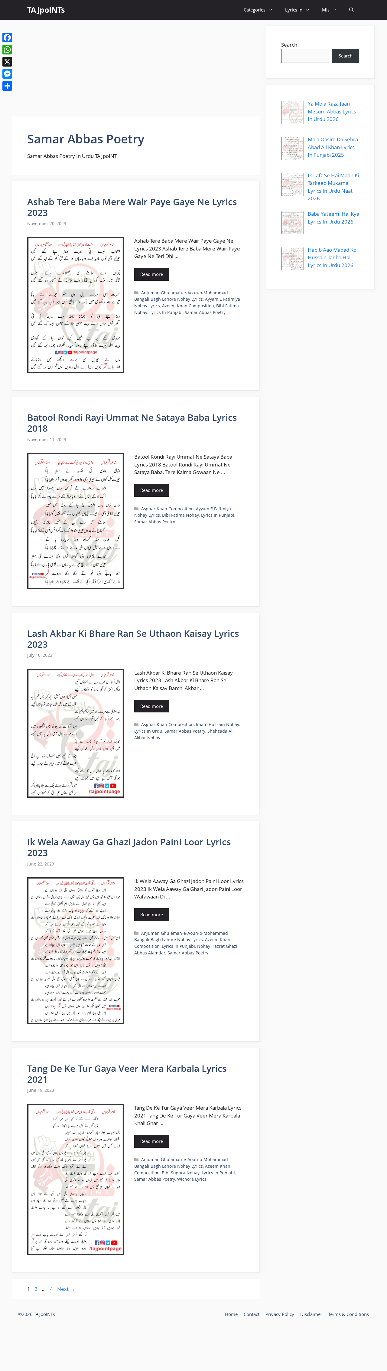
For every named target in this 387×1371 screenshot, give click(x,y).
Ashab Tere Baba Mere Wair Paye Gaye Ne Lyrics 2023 (132, 207)
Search (289, 44)
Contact (251, 1314)
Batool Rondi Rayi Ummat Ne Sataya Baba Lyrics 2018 (132, 422)
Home (231, 1314)
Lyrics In (293, 10)
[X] (7, 62)
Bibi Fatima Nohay (180, 515)
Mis (326, 10)
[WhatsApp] (7, 50)
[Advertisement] (136, 68)
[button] (351, 10)
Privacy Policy (279, 1314)
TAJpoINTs (46, 10)
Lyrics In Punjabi (166, 312)
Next (66, 1288)
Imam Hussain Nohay (217, 724)
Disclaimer (311, 1314)
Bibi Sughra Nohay (181, 1173)
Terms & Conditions (348, 1314)
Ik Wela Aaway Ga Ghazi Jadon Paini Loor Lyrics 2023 (129, 847)
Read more (151, 274)
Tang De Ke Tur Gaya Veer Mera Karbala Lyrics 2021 (127, 1073)
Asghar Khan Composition (167, 509)
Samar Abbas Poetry (205, 312)
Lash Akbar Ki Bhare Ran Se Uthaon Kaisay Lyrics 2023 (133, 638)
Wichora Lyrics (192, 1179)
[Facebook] (7, 37)
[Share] (7, 86)
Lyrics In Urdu (148, 731)
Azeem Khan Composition (188, 306)
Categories (254, 10)
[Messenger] (7, 74)
